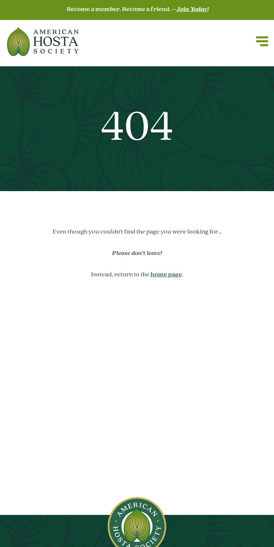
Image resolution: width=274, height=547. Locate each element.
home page (166, 275)
